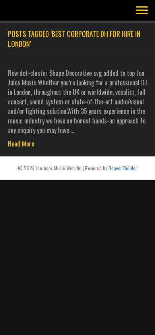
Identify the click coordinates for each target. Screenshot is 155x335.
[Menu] (142, 10)
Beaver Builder (122, 168)
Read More (21, 143)
